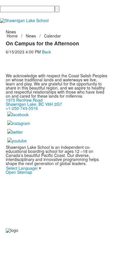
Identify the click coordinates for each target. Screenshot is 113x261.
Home (13, 36)
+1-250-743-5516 (22, 108)
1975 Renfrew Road (24, 100)
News (31, 36)
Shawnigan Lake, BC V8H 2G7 (34, 104)
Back (46, 52)
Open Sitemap (19, 172)
